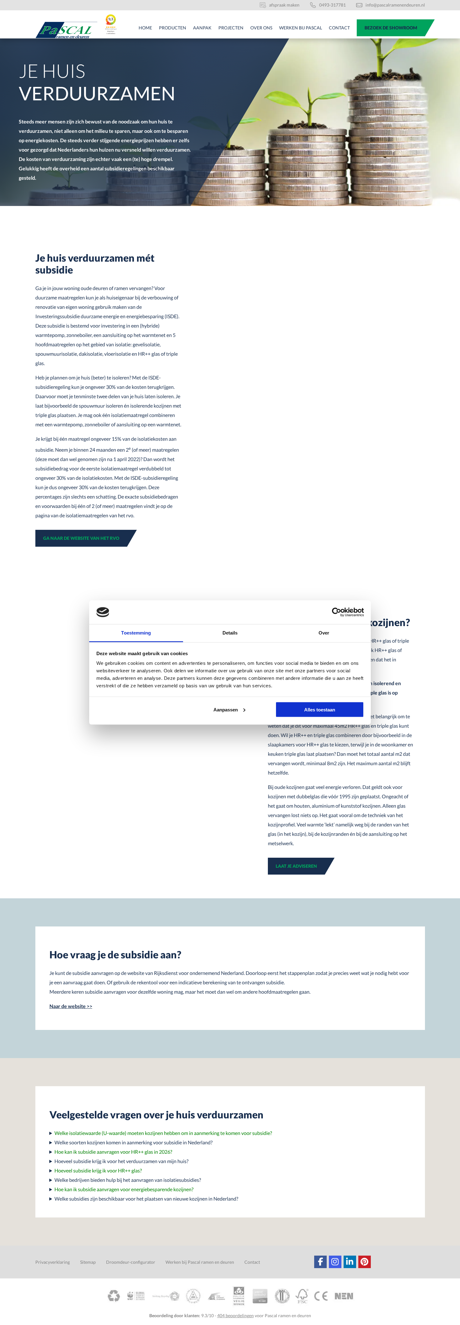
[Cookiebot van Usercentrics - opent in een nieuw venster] (336, 612)
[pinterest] (364, 1262)
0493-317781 (332, 5)
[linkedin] (350, 1262)
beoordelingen (235, 1315)
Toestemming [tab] (136, 632)
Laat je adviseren (296, 866)
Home (145, 27)
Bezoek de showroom (391, 27)
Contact (339, 27)
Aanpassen (225, 709)
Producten (172, 27)
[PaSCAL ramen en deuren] (66, 30)
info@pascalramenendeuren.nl (395, 5)
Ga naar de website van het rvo (81, 538)
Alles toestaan (319, 709)
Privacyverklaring (52, 1262)
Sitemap (88, 1262)
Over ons (261, 27)
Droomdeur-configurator (130, 1262)
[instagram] (335, 1262)
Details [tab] (230, 632)
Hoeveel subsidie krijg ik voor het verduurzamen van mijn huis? (121, 1161)
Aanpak (202, 27)
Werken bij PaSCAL (300, 27)
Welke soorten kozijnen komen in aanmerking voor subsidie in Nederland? (133, 1142)
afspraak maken (284, 5)
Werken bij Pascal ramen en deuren (200, 1262)
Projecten (230, 27)
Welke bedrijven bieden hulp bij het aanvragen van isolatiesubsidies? (127, 1180)
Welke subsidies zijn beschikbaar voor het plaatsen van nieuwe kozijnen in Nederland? (146, 1199)
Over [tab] (324, 632)
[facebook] (320, 1262)
